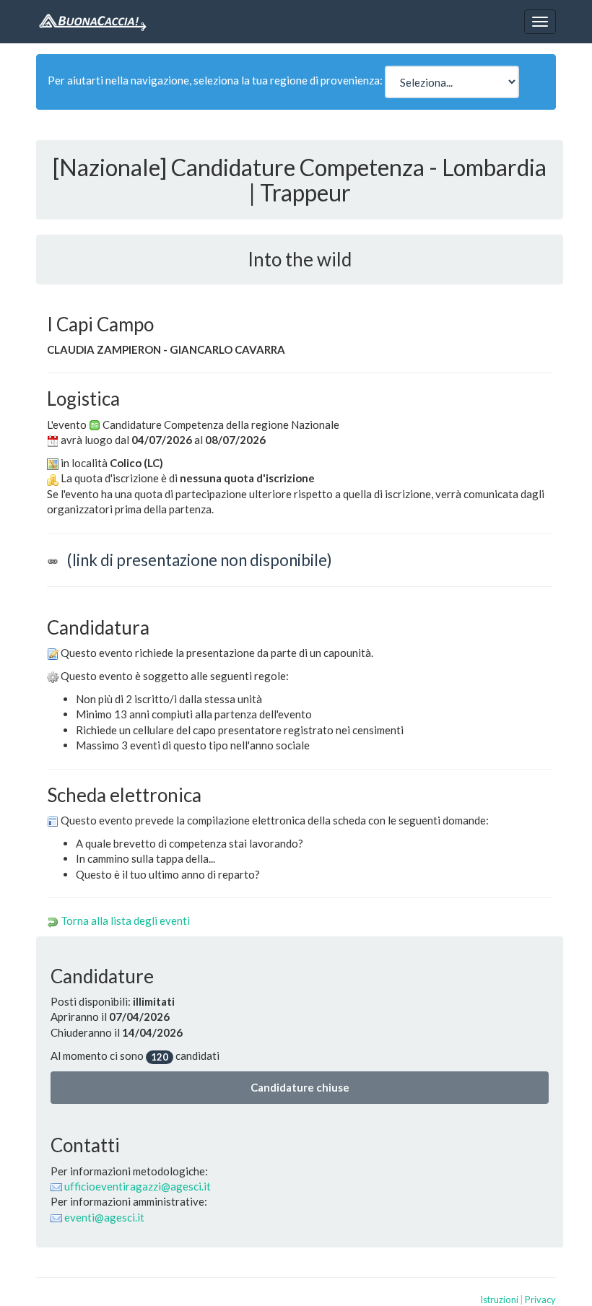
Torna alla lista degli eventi (125, 920)
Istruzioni (499, 1299)
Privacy (540, 1299)
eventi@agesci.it (104, 1217)
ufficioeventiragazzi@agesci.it (137, 1186)
